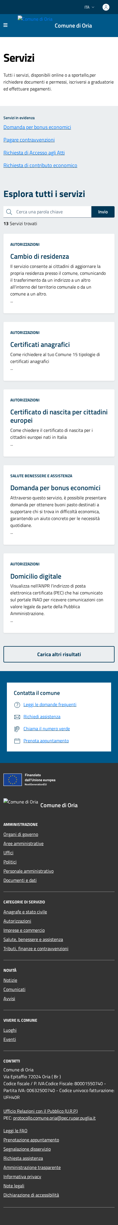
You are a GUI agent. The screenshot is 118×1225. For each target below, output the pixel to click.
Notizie (10, 980)
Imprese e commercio (24, 930)
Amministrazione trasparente (32, 1167)
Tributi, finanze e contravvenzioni (35, 948)
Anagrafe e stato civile (25, 911)
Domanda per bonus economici (55, 488)
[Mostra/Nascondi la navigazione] (5, 25)
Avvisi (9, 998)
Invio (103, 211)
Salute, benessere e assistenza (33, 939)
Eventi (9, 1039)
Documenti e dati (20, 880)
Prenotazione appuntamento (31, 1139)
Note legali (13, 1185)
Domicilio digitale (35, 576)
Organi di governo (20, 834)
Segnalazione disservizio (27, 1148)
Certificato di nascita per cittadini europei (59, 416)
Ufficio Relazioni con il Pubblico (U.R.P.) (40, 1111)
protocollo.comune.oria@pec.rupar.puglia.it (54, 1117)
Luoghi (10, 1030)
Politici (10, 861)
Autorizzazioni (25, 244)
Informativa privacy (22, 1176)
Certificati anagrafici (40, 344)
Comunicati (14, 989)
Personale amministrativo (28, 870)
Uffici (8, 852)
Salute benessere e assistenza (41, 476)
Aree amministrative (23, 843)
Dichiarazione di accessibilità (31, 1194)
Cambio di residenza (39, 256)
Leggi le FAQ (15, 1130)
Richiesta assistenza (23, 1158)
